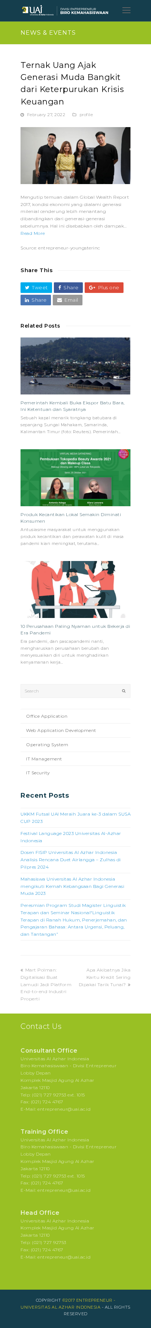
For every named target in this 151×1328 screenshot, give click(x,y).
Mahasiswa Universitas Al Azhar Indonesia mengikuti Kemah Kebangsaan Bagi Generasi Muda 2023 (72, 886)
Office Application (46, 716)
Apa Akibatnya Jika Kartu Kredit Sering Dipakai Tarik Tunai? (105, 977)
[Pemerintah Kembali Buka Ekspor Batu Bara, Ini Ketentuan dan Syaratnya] (75, 365)
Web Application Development (61, 730)
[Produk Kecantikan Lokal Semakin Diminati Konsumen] (75, 477)
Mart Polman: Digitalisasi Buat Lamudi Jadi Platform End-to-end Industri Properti (46, 984)
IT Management (44, 759)
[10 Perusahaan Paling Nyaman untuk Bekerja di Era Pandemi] (75, 589)
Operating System (47, 744)
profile (86, 114)
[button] (36, 287)
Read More (33, 233)
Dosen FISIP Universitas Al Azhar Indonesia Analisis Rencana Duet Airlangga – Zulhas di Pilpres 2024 (71, 860)
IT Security (38, 772)
